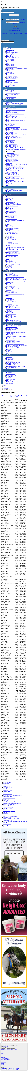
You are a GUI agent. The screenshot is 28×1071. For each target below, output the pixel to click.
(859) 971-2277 (6, 1046)
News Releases (9, 383)
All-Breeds (9, 238)
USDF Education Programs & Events (14, 104)
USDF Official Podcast (11, 172)
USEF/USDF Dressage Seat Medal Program (16, 279)
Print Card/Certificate (11, 211)
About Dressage (10, 50)
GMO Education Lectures (12, 146)
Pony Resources (10, 180)
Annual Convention (10, 80)
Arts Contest (9, 260)
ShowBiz (8, 290)
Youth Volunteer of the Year (12, 233)
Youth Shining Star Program (12, 251)
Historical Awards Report (13, 243)
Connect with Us (4, 33)
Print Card (8, 199)
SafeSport (3, 1057)
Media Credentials (10, 379)
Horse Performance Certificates (13, 307)
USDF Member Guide (11, 375)
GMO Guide (9, 357)
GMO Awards (9, 229)
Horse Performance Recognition (13, 263)
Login (14, 15)
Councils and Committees (12, 77)
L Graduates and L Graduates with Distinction (16, 68)
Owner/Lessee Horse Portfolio (13, 213)
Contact (2, 1064)
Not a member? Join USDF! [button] (15, 30)
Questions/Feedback (5, 1059)
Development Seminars (11, 159)
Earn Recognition (10, 142)
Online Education (10, 141)
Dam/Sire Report (10, 216)
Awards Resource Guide (11, 219)
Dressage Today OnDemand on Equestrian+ (16, 149)
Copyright (8, 1049)
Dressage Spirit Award (11, 256)
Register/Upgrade (10, 208)
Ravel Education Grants (11, 252)
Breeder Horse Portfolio (11, 215)
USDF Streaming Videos (12, 191)
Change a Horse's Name (11, 212)
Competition (6, 386)
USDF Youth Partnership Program (14, 137)
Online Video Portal (10, 124)
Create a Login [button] (15, 28)
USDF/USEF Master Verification (13, 204)
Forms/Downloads (5, 1058)
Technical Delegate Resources (13, 176)
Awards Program (10, 217)
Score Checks (6, 788)
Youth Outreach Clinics (11, 133)
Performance (9, 236)
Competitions (9, 102)
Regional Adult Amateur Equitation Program (16, 281)
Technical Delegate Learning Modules (15, 147)
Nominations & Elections (12, 82)
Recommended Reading (11, 112)
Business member (16, 25)
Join (7, 95)
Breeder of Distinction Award (13, 264)
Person (7, 196)
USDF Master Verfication (12, 203)
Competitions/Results (8, 809)
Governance (9, 72)
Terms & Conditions (13, 1049)
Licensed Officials (10, 340)
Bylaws (8, 74)
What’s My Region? (10, 202)
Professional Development (12, 160)
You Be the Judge (10, 156)
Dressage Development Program (13, 157)
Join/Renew (6, 785)
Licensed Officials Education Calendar (15, 178)
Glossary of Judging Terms (12, 173)
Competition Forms (7, 782)
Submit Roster (9, 359)
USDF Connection (10, 374)
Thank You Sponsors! (14, 33)
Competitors (6, 388)
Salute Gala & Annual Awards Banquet (15, 220)
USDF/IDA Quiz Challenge (12, 128)
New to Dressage (10, 90)
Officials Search (10, 287)
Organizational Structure (11, 78)
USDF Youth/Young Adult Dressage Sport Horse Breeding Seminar (16, 135)
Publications (9, 372)
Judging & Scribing (10, 91)
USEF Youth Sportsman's (12, 255)
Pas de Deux (9, 283)
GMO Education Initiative (12, 145)
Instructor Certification (11, 161)
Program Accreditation (11, 144)
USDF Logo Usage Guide (12, 381)
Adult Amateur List (7, 787)
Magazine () (13, 57)
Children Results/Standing (9, 804)
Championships (9, 273)
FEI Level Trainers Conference (13, 127)
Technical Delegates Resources (13, 341)
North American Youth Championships (15, 277)
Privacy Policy (3, 1049)
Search (9, 240)
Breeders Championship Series (13, 278)
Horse (7, 207)
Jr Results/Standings (7, 805)
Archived (10, 242)
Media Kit (8, 378)
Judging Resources (10, 177)
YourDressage (9, 376)
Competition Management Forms (13, 288)
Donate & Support (23, 33)
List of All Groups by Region (13, 362)
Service (8, 224)
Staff (7, 63)
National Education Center (12, 52)
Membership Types (10, 54)
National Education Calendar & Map (14, 103)
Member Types (9, 198)
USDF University (10, 138)
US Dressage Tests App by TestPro (14, 190)
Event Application (7, 817)
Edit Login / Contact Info (12, 206)
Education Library (10, 140)
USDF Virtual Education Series (13, 154)
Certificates (5, 813)
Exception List (6, 791)
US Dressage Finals (10, 274)
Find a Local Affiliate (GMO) (13, 93)
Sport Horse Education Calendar (10, 816)
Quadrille (8, 284)
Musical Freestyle (10, 282)
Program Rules (6, 812)
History (8, 51)
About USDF (9, 48)
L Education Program (11, 108)
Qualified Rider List (7, 820)
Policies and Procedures (11, 76)
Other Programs (9, 125)
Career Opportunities (11, 84)
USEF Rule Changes (11, 316)
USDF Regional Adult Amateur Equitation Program (15, 821)
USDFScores (9, 315)
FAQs (7, 86)
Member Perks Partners (11, 67)
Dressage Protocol (7, 790)
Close (2, 8)
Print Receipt (9, 200)
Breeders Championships (9, 811)
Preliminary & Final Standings (13, 239)
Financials (8, 81)
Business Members (10, 64)
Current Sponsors (10, 65)
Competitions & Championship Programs (12, 795)
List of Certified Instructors (12, 346)
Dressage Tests (9, 312)
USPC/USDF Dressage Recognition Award (16, 249)
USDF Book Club (10, 153)
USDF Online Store (10, 189)
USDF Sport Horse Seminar (12, 123)
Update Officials (10, 358)
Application (9, 265)
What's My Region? (10, 801)
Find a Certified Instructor (12, 94)
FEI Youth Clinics (10, 132)
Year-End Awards (10, 237)
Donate (2, 1063)
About (2, 1053)
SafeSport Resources (11, 85)
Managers (5, 800)
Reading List (9, 163)
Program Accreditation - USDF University (15, 366)
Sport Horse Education (11, 116)
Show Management (10, 286)
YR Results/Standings (8, 807)
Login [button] (15, 26)
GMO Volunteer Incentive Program (14, 230)
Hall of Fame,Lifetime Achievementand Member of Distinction (12, 227)
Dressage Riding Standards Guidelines (15, 167)
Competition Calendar (11, 314)
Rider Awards (9, 261)
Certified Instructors (10, 69)
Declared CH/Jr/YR (7, 808)
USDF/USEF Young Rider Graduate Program (16, 129)
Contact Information (10, 60)
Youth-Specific (9, 131)
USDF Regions (9, 56)
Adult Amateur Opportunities (13, 174)
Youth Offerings (10, 59)
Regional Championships (12, 275)
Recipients (9, 266)
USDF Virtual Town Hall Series (13, 155)
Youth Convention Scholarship (13, 253)
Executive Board (10, 61)
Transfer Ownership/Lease (12, 209)
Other (7, 259)
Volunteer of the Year (11, 232)
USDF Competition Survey (12, 320)
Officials (8, 70)
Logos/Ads (8, 380)
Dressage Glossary (7, 792)
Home (4, 385)
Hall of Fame (9, 55)
